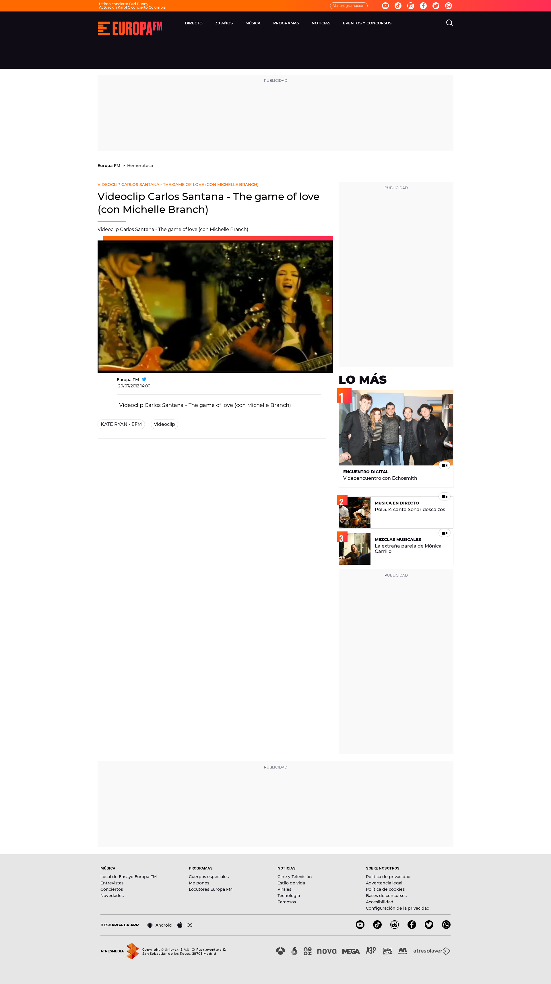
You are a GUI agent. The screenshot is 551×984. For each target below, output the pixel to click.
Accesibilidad (379, 902)
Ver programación (348, 5)
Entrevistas (111, 883)
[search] (449, 23)
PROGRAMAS (286, 23)
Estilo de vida (291, 883)
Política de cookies (385, 889)
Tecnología (289, 895)
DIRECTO (194, 23)
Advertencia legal (384, 883)
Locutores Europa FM (210, 889)
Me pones (199, 883)
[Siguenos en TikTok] (377, 927)
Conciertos (111, 889)
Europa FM (109, 165)
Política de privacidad (388, 876)
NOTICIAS (321, 23)
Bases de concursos (386, 895)
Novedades (112, 895)
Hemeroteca (140, 165)
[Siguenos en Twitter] (435, 5)
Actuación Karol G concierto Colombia (132, 7)
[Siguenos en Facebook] (423, 5)
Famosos (287, 902)
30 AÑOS (224, 23)
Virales (284, 889)
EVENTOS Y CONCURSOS (367, 23)
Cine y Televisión (295, 876)
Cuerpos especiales (209, 876)
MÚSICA (253, 23)
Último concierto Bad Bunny (123, 4)
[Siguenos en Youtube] (385, 5)
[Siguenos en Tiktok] (398, 5)
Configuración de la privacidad (398, 908)
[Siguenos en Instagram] (410, 5)
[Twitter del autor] (144, 379)
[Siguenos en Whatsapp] (448, 5)
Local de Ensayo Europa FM (128, 876)
